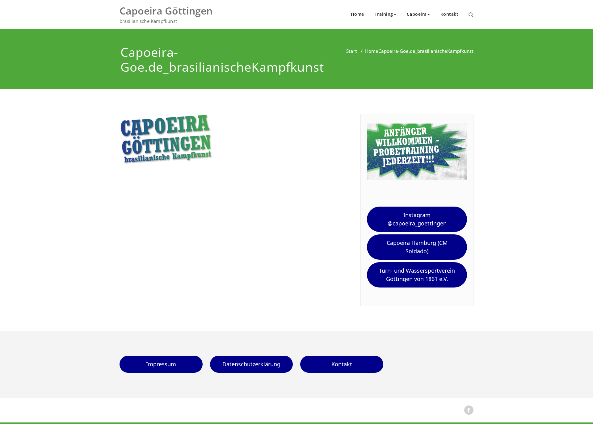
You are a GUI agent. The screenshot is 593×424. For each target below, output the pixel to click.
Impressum (161, 364)
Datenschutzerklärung (251, 364)
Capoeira (417, 14)
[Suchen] (471, 14)
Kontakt (449, 14)
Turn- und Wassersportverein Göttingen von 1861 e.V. (417, 275)
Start (351, 51)
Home (357, 14)
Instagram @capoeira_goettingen (417, 219)
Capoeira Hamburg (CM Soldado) (417, 247)
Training (384, 14)
